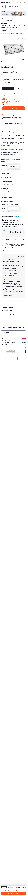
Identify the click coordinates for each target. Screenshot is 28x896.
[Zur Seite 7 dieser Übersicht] (15, 62)
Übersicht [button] (4, 887)
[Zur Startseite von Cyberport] (5, 3)
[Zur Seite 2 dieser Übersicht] (4, 62)
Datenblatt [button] (18, 887)
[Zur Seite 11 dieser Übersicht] (23, 62)
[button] (14, 99)
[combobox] (13, 332)
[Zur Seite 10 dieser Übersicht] (21, 62)
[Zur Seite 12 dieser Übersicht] (25, 62)
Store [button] (19, 88)
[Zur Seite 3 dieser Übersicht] (6, 62)
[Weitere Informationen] (15, 93)
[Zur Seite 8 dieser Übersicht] (17, 62)
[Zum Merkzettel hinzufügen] (23, 38)
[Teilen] (18, 38)
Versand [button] (8, 88)
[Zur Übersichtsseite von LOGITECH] (4, 23)
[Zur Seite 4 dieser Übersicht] (8, 62)
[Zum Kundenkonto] (17, 2)
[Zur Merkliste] (21, 2)
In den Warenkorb (14, 108)
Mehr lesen (12, 166)
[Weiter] (23, 48)
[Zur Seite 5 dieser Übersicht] (10, 62)
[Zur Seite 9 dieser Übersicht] (19, 62)
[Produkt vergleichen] (23, 59)
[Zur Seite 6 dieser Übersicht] (12, 62)
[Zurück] (3, 48)
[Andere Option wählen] (24, 332)
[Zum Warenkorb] (24, 2)
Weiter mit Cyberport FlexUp (12, 123)
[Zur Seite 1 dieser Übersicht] (1, 62)
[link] (7, 33)
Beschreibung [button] (10, 887)
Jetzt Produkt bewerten (13, 314)
